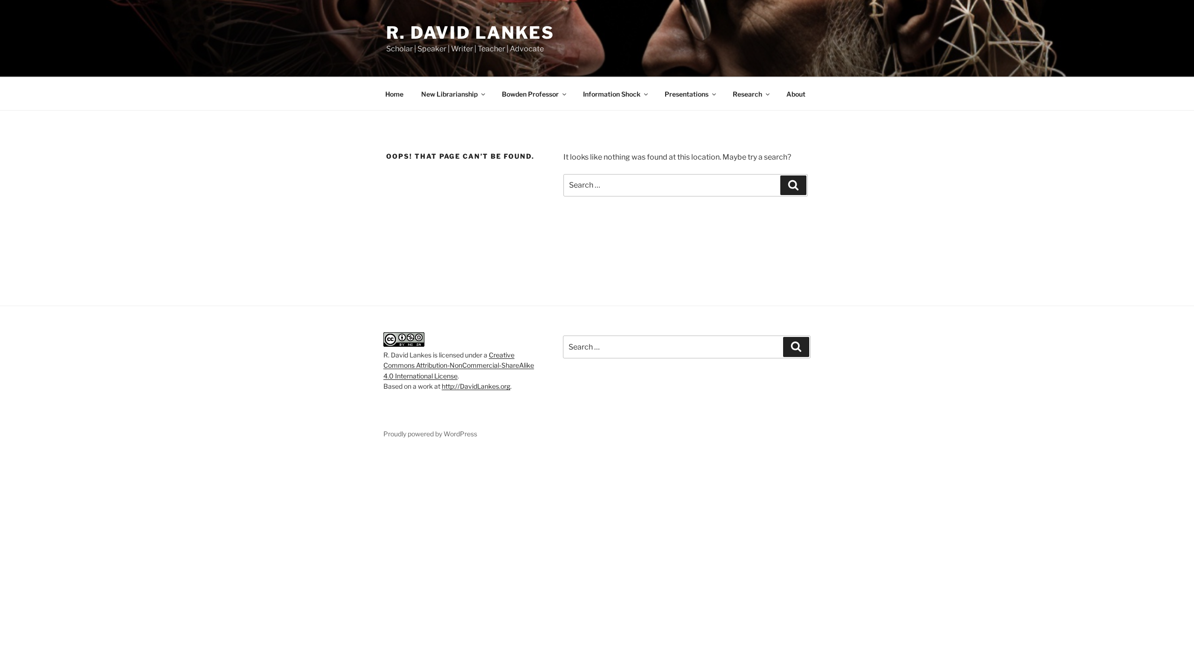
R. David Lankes (470, 32)
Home (394, 94)
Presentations (686, 94)
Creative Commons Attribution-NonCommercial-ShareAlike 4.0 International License (458, 365)
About (795, 94)
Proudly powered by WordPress (430, 434)
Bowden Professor (530, 94)
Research (747, 94)
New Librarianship (449, 94)
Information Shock (611, 94)
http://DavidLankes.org (476, 386)
